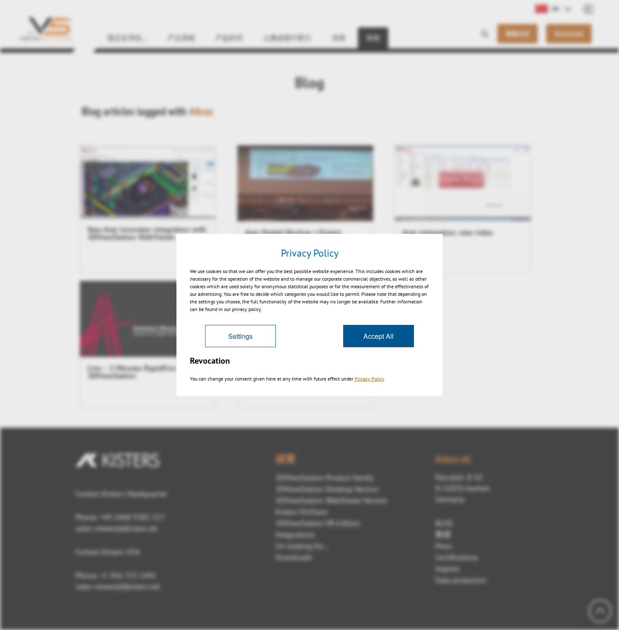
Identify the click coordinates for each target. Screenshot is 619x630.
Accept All (378, 336)
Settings (240, 336)
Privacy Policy (369, 378)
